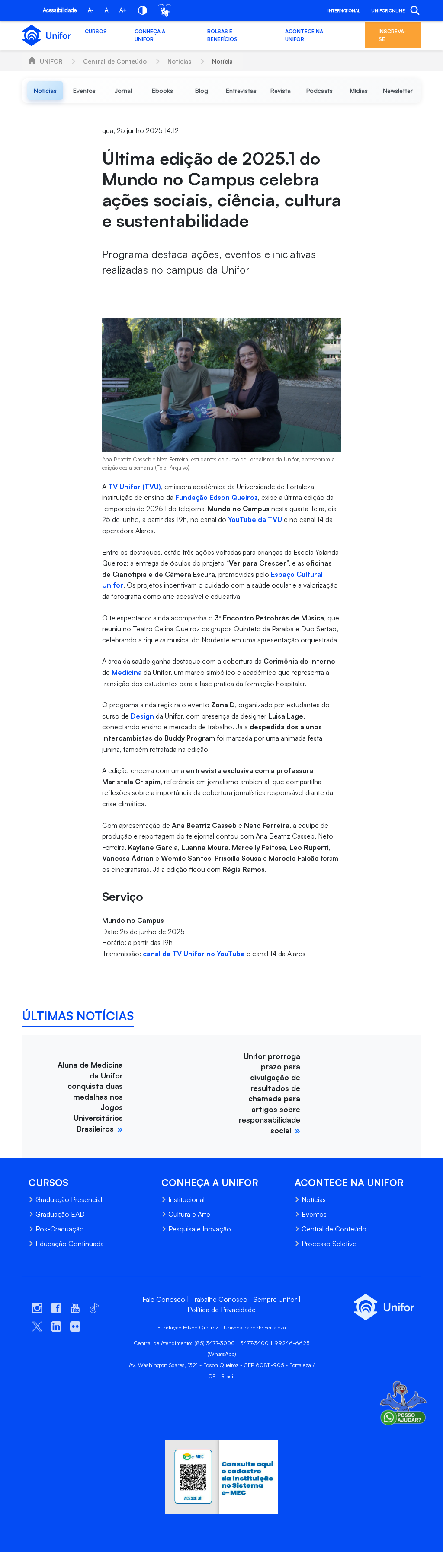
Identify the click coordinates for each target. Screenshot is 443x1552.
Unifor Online (388, 10)
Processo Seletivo (329, 1243)
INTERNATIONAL (343, 10)
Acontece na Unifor (304, 35)
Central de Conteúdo (115, 61)
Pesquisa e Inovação (199, 1228)
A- (90, 9)
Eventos (314, 1214)
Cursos (96, 31)
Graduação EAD (60, 1214)
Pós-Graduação (59, 1228)
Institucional (186, 1199)
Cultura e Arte (189, 1214)
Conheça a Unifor (150, 35)
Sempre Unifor (275, 1299)
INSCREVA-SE (393, 35)
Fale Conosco (163, 1299)
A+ (123, 9)
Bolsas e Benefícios (222, 35)
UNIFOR (51, 61)
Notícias (179, 61)
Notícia (222, 61)
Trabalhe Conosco (219, 1299)
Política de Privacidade (221, 1309)
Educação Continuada (69, 1243)
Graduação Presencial (68, 1199)
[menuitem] (45, 90)
